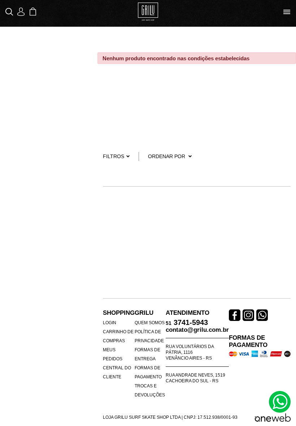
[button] (9, 12)
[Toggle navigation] (287, 12)
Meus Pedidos (112, 354)
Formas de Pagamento (148, 372)
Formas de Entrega (147, 354)
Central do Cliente (117, 372)
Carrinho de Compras (118, 336)
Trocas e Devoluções (150, 390)
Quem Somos (150, 322)
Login (109, 322)
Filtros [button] (113, 156)
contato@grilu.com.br (197, 329)
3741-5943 (187, 323)
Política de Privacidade (149, 336)
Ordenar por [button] (166, 156)
